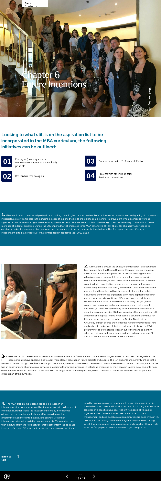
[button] (149, 92)
